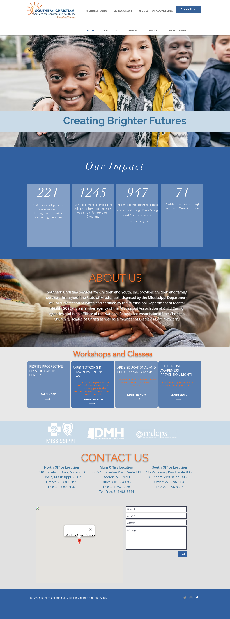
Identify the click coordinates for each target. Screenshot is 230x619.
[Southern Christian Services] (197, 598)
